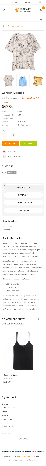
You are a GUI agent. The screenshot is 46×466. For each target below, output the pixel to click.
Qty (3, 131)
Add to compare (14, 157)
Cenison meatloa (15, 26)
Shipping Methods (23, 203)
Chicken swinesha (11, 375)
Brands (5, 404)
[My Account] (16, 2)
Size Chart (23, 210)
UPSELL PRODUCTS (13, 323)
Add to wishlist (14, 152)
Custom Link (7, 419)
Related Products (14, 319)
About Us (6, 433)
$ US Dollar (27, 2)
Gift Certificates (8, 408)
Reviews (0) (23, 195)
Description (23, 187)
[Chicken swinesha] (23, 351)
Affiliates (5, 411)
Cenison (11, 172)
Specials (5, 415)
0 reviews (14, 98)
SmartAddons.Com (26, 456)
